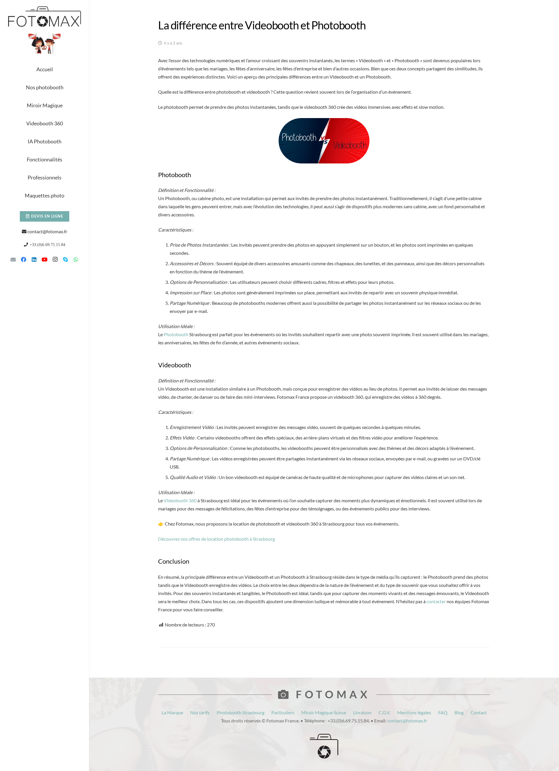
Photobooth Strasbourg (240, 712)
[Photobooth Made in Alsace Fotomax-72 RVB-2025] (44, 43)
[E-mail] (13, 259)
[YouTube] (44, 259)
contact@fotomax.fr (47, 231)
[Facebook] (23, 259)
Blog (459, 712)
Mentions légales (414, 712)
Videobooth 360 (180, 500)
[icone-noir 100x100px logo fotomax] (324, 746)
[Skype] (65, 259)
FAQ (442, 712)
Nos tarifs (200, 712)
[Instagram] (55, 259)
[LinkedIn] (34, 259)
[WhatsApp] (76, 259)
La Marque (172, 712)
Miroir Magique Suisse (323, 712)
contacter (436, 601)
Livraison (362, 712)
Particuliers (282, 712)
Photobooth (176, 334)
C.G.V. (384, 712)
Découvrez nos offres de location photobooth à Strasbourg (216, 539)
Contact (478, 712)
